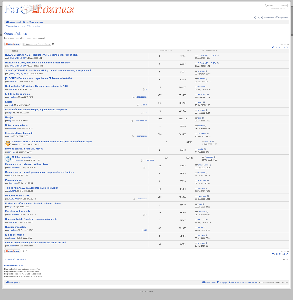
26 (138, 136)
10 (149, 160)
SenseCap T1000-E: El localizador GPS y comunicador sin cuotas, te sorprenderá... (49, 70)
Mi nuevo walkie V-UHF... (18, 195)
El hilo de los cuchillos (17, 94)
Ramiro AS (202, 94)
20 (138, 97)
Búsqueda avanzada (279, 9)
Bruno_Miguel (203, 165)
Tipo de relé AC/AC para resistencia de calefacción (31, 188)
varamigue (12, 97)
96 (137, 120)
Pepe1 (200, 227)
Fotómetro (208, 157)
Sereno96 (202, 212)
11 (151, 160)
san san (11, 152)
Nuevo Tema (9, 43)
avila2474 (12, 81)
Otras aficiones (15, 34)
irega (10, 175)
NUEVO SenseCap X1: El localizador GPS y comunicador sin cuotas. (41, 55)
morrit (10, 105)
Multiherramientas (21, 157)
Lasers (8, 102)
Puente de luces (13, 180)
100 (145, 120)
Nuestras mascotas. (15, 227)
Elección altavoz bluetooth (19, 133)
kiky (9, 121)
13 (146, 199)
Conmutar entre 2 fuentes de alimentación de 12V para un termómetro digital (52, 141)
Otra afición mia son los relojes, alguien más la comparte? (36, 109)
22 (142, 97)
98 (141, 120)
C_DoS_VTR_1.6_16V (17, 58)
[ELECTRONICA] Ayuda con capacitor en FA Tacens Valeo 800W (38, 78)
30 (146, 136)
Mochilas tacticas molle (17, 211)
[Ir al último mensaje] (218, 55)
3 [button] (277, 47)
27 (140, 136)
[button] (273, 47)
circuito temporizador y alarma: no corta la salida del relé (35, 242)
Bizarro (201, 126)
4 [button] (279, 47)
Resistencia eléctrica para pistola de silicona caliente (33, 203)
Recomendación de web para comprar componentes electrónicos (39, 172)
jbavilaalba (202, 133)
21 (140, 97)
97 (139, 120)
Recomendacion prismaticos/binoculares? (27, 164)
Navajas (9, 117)
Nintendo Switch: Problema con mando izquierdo (31, 219)
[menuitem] (257, 18)
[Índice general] (39, 14)
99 (143, 120)
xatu (199, 118)
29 (144, 136)
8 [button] (284, 47)
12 (153, 160)
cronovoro (19, 160)
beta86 (200, 149)
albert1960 (12, 183)
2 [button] (276, 47)
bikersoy (201, 71)
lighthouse (12, 128)
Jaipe (10, 113)
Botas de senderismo (16, 125)
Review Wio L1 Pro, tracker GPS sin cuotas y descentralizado (37, 62)
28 (142, 136)
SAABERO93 (13, 167)
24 (146, 97)
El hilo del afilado (14, 235)
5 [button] (280, 47)
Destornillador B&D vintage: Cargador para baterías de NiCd (36, 86)
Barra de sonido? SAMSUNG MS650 (24, 148)
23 (144, 97)
